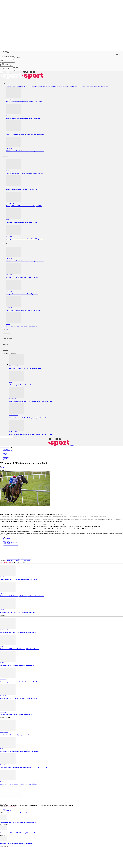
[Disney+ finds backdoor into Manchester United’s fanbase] (13, 185)
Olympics (64, 86)
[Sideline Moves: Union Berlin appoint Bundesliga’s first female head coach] (8, 592)
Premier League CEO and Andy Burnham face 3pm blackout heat (25, 134)
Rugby (79, 86)
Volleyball (99, 86)
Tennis (95, 86)
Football (43, 86)
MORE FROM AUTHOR (18, 562)
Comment (8, 324)
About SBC (5, 51)
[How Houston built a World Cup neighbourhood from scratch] (13, 97)
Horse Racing (50, 86)
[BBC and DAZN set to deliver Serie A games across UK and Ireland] (13, 273)
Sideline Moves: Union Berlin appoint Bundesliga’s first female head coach (22, 596)
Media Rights (6, 243)
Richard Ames (6, 541)
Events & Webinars (10, 203)
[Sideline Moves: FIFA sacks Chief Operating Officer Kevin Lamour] (8, 644)
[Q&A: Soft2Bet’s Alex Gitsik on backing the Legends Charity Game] (16, 413)
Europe (10, 382)
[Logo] (11, 78)
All (6, 86)
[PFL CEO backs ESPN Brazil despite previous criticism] (13, 322)
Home (1, 447)
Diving (36, 86)
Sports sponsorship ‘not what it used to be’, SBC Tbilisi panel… (24, 239)
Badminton (13, 86)
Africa (1, 646)
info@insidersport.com (10, 806)
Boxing (26, 86)
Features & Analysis (13, 365)
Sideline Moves (6, 333)
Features (2, 593)
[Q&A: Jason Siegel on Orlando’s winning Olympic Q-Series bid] (8, 780)
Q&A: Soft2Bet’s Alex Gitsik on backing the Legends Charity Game (28, 417)
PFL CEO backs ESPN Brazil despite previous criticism (22, 326)
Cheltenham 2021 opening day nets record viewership (19, 559)
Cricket (29, 86)
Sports (4, 83)
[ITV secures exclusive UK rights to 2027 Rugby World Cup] (13, 306)
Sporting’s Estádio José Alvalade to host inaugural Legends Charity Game (30, 434)
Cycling (33, 86)
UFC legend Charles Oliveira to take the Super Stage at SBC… (24, 206)
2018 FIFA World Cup (8, 538)
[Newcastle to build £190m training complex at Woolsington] (13, 114)
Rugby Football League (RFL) (10, 542)
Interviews (2, 781)
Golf (46, 86)
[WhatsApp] (17, 552)
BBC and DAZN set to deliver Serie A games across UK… (22, 277)
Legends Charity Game (11, 353)
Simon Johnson (6, 543)
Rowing (76, 86)
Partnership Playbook (7, 338)
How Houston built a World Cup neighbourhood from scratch (24, 101)
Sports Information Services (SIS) (10, 545)
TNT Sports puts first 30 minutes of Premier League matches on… (25, 151)
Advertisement (9, 236)
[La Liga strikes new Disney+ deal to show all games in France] (13, 289)
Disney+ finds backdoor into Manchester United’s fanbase (22, 189)
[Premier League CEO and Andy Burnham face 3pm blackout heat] (13, 130)
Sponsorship (5, 156)
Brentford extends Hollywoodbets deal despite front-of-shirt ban (24, 173)
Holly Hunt (2, 467)
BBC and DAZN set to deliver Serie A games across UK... (16, 714)
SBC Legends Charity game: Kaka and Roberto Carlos (25, 368)
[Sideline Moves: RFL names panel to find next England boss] (8, 608)
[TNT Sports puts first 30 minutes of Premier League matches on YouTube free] (13, 147)
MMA (54, 86)
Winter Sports (105, 86)
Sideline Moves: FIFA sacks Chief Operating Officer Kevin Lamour (19, 649)
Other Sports (69, 86)
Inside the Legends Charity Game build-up (21, 385)
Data (7, 329)
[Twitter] (7, 552)
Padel (73, 86)
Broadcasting (9, 131)
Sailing (82, 86)
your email (15, 67)
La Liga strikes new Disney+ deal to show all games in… (22, 294)
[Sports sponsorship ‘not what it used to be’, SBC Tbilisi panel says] (13, 234)
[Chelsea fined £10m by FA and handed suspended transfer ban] (8, 575)
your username (16, 57)
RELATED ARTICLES (5, 562)
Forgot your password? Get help (7, 62)
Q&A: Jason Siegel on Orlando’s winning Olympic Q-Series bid (18, 784)
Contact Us (8, 52)
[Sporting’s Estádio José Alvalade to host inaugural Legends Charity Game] (16, 430)
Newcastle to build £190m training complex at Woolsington (23, 118)
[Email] (22, 552)
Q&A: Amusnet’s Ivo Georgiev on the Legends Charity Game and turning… (31, 401)
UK (4, 459)
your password (16, 59)
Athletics (9, 86)
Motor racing (59, 86)
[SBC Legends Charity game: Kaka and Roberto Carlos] (16, 364)
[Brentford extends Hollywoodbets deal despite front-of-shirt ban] (13, 169)
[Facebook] (2, 552)
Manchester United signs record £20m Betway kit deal (21, 222)
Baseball (18, 86)
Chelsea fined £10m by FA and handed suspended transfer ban (18, 579)
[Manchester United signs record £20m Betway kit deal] (13, 218)
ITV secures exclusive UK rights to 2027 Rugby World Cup (23, 310)
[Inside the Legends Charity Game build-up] (16, 380)
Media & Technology (7, 450)
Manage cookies (24, 812)
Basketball (22, 86)
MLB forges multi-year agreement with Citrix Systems (17, 560)
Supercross (86, 86)
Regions (5, 453)
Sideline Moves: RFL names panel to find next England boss (17, 612)
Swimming (91, 86)
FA (3, 539)
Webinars (2, 63)
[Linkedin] (12, 552)
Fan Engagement (9, 99)
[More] (28, 552)
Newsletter (5, 344)
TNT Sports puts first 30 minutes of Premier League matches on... (19, 698)
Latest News (6, 447)
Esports (39, 86)
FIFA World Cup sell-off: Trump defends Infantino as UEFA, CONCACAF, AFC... (24, 767)
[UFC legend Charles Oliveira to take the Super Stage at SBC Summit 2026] (13, 202)
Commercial (2, 764)
